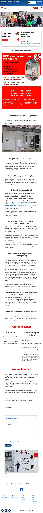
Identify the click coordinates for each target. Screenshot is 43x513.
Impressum (34, 503)
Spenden (36, 7)
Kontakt (33, 497)
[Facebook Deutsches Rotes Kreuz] (21, 489)
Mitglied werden (15, 497)
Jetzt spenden (4, 497)
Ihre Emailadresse (9, 407)
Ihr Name (7, 402)
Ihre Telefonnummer (9, 411)
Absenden (8, 445)
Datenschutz (34, 501)
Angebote (23, 497)
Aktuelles (23, 499)
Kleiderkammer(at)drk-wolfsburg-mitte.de (30, 43)
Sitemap (33, 499)
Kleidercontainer (10, 474)
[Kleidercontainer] (21, 461)
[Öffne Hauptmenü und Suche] (41, 8)
